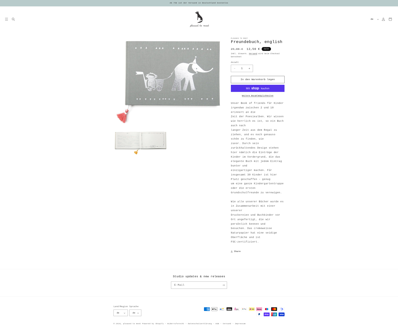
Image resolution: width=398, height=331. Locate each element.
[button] (6, 19)
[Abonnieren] (223, 285)
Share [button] (237, 251)
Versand (253, 54)
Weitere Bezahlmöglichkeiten (257, 96)
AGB (217, 324)
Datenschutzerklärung (200, 324)
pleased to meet (132, 324)
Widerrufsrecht (175, 324)
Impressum (240, 324)
